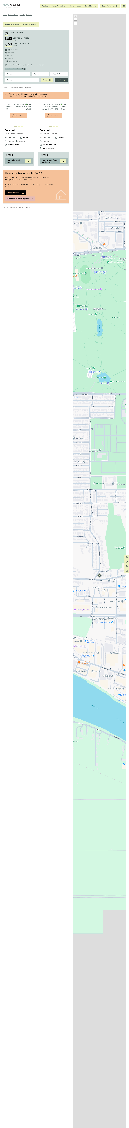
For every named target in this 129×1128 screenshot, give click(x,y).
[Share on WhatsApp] (126, 557)
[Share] (126, 562)
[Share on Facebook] (126, 566)
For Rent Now (21, 96)
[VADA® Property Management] (11, 6)
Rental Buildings (90, 6)
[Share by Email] (126, 571)
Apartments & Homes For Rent (52, 6)
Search (58, 80)
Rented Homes (75, 6)
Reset (45, 80)
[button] (99, 575)
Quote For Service (108, 6)
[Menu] (123, 6)
